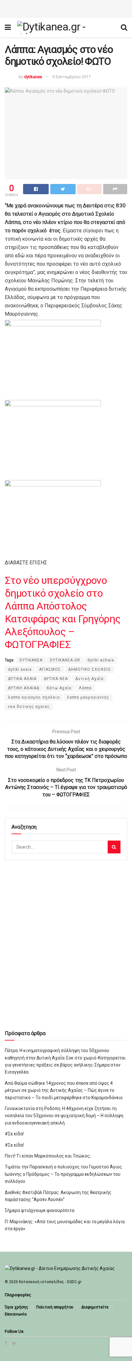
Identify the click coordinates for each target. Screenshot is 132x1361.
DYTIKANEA (31, 660)
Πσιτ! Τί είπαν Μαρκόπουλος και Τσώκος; (48, 1155)
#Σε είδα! (14, 1133)
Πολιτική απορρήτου (54, 1307)
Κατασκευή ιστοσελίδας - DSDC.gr (50, 1282)
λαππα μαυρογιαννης (88, 697)
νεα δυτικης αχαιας (29, 706)
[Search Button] (114, 847)
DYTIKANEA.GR (65, 660)
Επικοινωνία (16, 1314)
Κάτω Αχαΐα (59, 688)
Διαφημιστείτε (95, 1307)
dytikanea (33, 76)
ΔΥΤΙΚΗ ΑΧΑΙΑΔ (23, 688)
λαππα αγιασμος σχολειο (34, 697)
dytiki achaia (100, 660)
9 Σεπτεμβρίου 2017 (71, 76)
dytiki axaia (20, 669)
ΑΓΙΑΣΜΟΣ (50, 669)
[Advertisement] (66, 8)
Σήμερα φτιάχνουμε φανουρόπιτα (39, 1210)
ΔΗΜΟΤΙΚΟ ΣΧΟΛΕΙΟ (89, 669)
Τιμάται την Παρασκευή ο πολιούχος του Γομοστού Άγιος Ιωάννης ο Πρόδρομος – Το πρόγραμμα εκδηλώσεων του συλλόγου (63, 1174)
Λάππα (85, 688)
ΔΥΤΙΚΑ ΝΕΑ (56, 678)
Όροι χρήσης (16, 1307)
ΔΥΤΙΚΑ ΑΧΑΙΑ (22, 678)
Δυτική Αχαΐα (89, 678)
